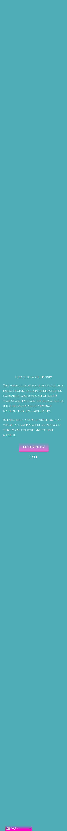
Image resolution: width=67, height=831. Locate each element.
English (14, 828)
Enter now (33, 447)
